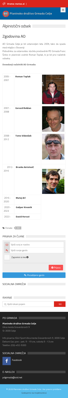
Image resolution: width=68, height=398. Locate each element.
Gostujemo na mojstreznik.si (34, 392)
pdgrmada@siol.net (12, 377)
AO (18, 228)
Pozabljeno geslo (35, 275)
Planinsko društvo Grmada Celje (30, 13)
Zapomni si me (18, 257)
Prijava (56, 267)
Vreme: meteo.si (16, 3)
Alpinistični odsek (16, 26)
